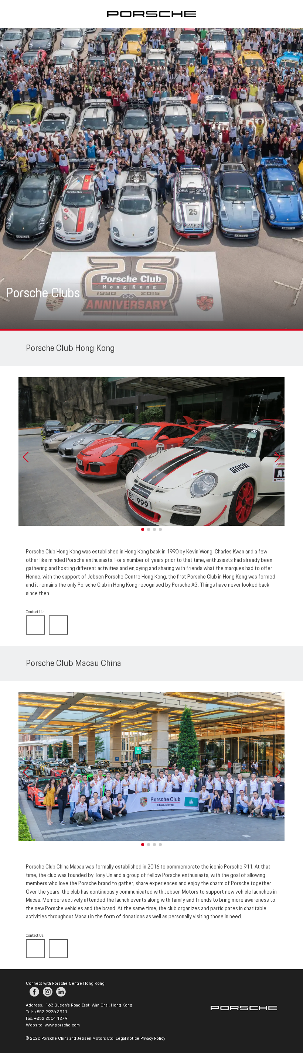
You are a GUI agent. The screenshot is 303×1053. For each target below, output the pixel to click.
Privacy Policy (152, 1038)
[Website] (35, 625)
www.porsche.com (62, 1025)
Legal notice (127, 1038)
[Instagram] (47, 992)
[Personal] (58, 625)
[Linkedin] (61, 992)
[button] (25, 457)
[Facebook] (34, 992)
